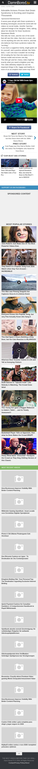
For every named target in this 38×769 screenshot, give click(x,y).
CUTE (8, 6)
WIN (12, 6)
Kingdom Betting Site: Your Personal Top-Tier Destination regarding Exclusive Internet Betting (19, 581)
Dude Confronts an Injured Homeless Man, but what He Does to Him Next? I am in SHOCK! (26, 172)
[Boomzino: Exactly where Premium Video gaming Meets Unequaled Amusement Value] (19, 667)
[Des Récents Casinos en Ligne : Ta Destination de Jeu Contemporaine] (19, 547)
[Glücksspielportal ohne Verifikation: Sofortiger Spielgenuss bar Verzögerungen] (19, 644)
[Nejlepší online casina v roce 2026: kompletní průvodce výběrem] (19, 735)
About (27, 763)
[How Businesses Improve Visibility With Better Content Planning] (19, 479)
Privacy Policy (20, 763)
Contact (11, 763)
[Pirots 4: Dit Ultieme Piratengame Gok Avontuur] (19, 524)
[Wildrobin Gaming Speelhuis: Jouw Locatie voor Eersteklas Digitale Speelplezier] (19, 502)
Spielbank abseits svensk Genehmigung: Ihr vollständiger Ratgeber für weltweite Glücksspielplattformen (18, 631)
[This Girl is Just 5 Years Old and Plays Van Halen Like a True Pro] (10, 163)
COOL (3, 6)
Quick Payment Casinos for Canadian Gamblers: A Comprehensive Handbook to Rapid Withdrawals (18, 606)
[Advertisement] (17, 209)
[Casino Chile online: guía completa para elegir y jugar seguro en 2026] (19, 712)
